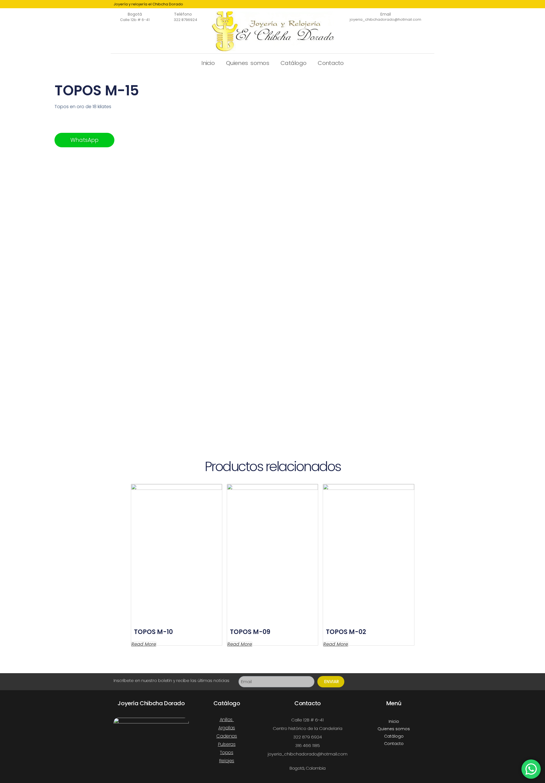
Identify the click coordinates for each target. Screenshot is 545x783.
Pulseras (227, 744)
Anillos (226, 719)
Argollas (226, 728)
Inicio (208, 63)
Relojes (226, 760)
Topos (226, 752)
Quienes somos (247, 63)
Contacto (330, 63)
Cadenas (226, 736)
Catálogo (293, 63)
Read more (143, 644)
